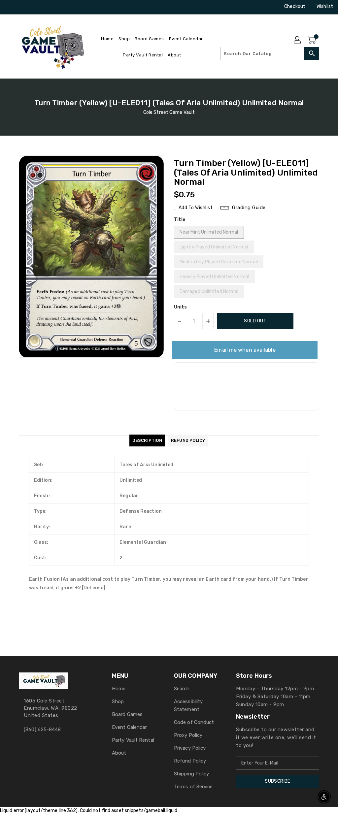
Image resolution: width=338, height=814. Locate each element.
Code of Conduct (194, 722)
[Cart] (312, 40)
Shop (118, 701)
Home (118, 689)
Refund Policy (190, 761)
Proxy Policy (188, 735)
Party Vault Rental (133, 740)
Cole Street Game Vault (169, 112)
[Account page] (297, 40)
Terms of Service (193, 787)
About (119, 753)
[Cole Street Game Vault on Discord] (34, 7)
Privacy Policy (190, 748)
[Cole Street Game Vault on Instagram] (22, 7)
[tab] (147, 440)
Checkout (294, 6)
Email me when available (244, 350)
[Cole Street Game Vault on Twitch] (46, 7)
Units (180, 307)
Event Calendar (129, 727)
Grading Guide (249, 208)
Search (182, 689)
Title (180, 219)
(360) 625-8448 (42, 730)
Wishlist (325, 6)
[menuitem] (107, 39)
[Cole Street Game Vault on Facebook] (10, 7)
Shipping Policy (191, 774)
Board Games (127, 714)
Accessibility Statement (188, 705)
